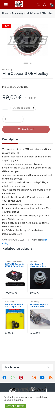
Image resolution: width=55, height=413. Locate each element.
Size (5, 106)
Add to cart (28, 129)
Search (38, 4)
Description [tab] (10, 139)
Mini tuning (17, 13)
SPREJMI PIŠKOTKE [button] (15, 406)
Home (5, 13)
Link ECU (8, 261)
